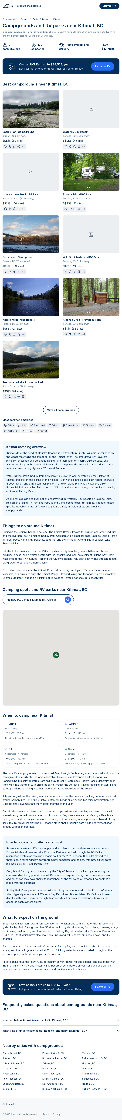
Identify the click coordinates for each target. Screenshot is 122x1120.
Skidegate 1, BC (90, 1078)
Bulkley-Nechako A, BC (54, 1058)
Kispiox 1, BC (9, 1089)
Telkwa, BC (48, 1063)
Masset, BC (88, 1068)
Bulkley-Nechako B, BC (94, 1089)
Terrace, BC (88, 1053)
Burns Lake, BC (50, 1068)
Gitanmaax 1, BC (90, 1073)
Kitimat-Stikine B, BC (53, 1078)
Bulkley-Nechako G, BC (94, 1058)
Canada (24, 19)
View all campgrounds (61, 410)
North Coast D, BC (51, 1073)
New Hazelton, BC (12, 1078)
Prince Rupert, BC (12, 1053)
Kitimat (56, 19)
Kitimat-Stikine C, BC (13, 1063)
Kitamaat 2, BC (10, 1068)
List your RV (109, 5)
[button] (56, 655)
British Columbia (40, 19)
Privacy (56, 1114)
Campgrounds (9, 19)
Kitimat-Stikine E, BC (53, 1053)
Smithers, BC (9, 1058)
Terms (46, 1114)
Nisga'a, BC (88, 1083)
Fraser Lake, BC (11, 1073)
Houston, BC (88, 1063)
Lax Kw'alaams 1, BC (52, 1083)
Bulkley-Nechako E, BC (54, 1089)
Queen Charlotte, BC (13, 1083)
